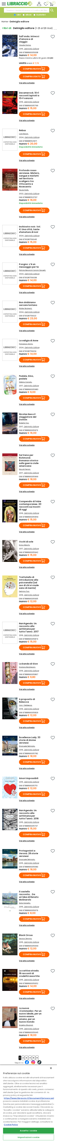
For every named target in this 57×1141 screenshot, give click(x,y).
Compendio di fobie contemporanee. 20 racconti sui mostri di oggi (30, 505)
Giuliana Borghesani (27, 667)
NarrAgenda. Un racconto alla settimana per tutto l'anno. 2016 (29, 814)
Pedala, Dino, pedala (26, 377)
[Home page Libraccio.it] (19, 5)
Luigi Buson (23, 134)
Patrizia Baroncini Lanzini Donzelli (32, 270)
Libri (18, 14)
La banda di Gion (28, 663)
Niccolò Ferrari (24, 469)
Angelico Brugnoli (26, 1025)
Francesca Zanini (26, 344)
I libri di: (7, 28)
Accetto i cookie (28, 1130)
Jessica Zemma (25, 938)
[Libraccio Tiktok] (39, 1064)
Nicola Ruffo (23, 190)
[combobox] (26, 10)
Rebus (22, 130)
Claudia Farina (25, 45)
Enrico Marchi (24, 545)
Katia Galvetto (24, 903)
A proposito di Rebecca (27, 700)
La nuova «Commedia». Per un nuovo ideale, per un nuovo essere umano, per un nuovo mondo (30, 1015)
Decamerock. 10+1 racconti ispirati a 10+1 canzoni (29, 95)
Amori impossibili (28, 778)
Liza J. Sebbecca (25, 705)
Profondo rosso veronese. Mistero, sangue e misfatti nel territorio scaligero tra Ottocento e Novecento (29, 178)
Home (5, 21)
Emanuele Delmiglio (27, 746)
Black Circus (26, 935)
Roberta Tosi (24, 423)
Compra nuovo (32, 68)
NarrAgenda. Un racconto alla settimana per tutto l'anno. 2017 (29, 627)
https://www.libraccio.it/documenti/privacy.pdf (29, 1098)
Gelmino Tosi (24, 591)
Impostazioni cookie (28, 1137)
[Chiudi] (51, 1068)
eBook (28, 14)
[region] (28, 1103)
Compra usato (32, 76)
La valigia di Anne (28, 340)
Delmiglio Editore (31, 48)
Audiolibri (41, 14)
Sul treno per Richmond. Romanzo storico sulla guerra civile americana (29, 460)
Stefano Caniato (25, 382)
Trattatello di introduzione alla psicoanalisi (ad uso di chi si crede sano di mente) (29, 583)
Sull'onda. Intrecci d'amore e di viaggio (29, 39)
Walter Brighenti (25, 308)
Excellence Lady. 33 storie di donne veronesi (29, 740)
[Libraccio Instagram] (33, 1064)
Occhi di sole (26, 541)
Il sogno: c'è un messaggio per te (29, 265)
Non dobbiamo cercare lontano (28, 304)
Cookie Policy (11, 1124)
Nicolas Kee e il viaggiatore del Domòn (27, 417)
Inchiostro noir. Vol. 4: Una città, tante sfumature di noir (30, 229)
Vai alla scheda (27, 83)
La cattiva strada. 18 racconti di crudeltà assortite (29, 973)
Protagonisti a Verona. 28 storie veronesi (28, 853)
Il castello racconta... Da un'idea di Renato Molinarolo (29, 895)
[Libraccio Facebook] (27, 1064)
